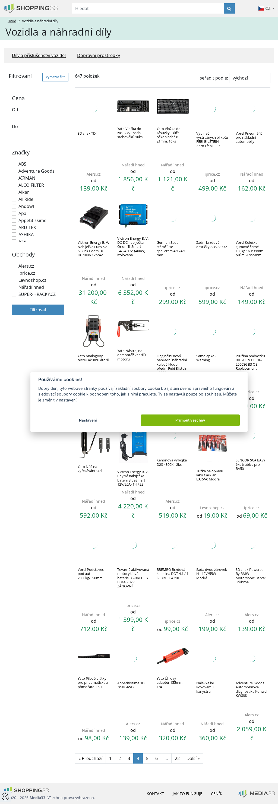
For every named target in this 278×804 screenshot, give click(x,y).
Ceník (216, 793)
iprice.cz (26, 273)
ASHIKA (26, 235)
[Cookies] (5, 796)
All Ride (25, 199)
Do (15, 126)
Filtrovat (38, 310)
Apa (22, 213)
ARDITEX (27, 227)
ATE (22, 242)
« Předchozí (90, 758)
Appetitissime (32, 220)
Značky (21, 152)
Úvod (12, 20)
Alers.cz (26, 266)
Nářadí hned (31, 287)
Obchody (23, 254)
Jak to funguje (187, 793)
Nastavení (88, 420)
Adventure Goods (36, 171)
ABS (22, 164)
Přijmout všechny (190, 420)
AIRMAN (26, 178)
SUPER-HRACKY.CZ (37, 294)
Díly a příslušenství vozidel (39, 55)
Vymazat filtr (55, 77)
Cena (18, 98)
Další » (193, 758)
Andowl (26, 206)
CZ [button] (267, 8)
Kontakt (155, 793)
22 (177, 758)
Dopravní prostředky (98, 55)
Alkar (23, 192)
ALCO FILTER (31, 185)
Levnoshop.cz (32, 280)
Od (15, 110)
